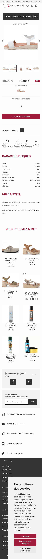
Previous (3, 40)
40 (21, 106)
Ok (32, 402)
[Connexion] (32, 5)
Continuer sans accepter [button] (25, 542)
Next (38, 40)
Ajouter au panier (22, 116)
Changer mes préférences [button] (25, 549)
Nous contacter (6, 473)
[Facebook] (13, 382)
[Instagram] (29, 382)
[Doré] (21, 90)
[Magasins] (23, 5)
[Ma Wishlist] (27, 5)
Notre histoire (6, 466)
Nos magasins (6, 470)
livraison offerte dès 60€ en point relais (21, 1)
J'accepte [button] (25, 536)
